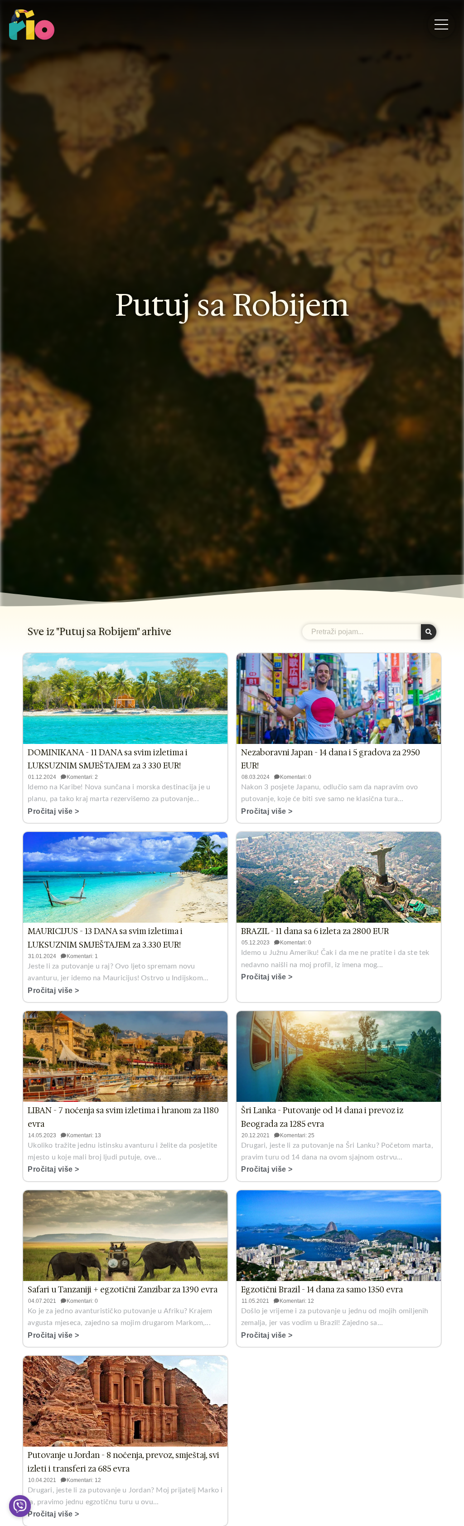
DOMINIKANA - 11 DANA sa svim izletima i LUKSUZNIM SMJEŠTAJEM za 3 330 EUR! (108, 759)
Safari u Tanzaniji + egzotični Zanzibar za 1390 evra (123, 1289)
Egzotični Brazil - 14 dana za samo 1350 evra (322, 1289)
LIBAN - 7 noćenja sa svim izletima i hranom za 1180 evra (123, 1117)
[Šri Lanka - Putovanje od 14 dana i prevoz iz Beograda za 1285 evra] (339, 1056)
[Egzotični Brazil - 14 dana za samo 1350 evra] (339, 1235)
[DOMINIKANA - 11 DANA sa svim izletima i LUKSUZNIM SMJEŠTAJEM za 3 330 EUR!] (125, 698)
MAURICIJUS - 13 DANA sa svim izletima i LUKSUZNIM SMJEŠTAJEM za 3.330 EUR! (105, 938)
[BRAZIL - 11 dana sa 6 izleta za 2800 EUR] (339, 877)
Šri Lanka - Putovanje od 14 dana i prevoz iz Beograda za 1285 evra (322, 1117)
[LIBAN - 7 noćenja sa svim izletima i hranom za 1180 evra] (125, 1056)
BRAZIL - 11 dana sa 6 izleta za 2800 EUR (315, 931)
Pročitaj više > (53, 811)
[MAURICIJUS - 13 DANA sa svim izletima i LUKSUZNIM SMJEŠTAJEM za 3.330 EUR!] (125, 877)
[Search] (428, 632)
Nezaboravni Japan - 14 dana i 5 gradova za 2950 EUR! (330, 759)
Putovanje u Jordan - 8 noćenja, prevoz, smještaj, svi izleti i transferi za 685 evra (123, 1462)
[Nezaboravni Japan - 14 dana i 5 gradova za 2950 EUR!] (339, 698)
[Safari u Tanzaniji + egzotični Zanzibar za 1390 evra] (125, 1235)
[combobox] (361, 632)
